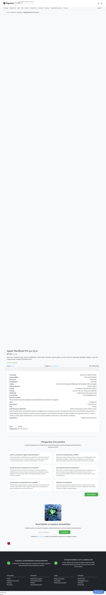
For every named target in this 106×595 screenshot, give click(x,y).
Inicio (8, 12)
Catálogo (6, 8)
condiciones (40, 536)
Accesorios (41, 8)
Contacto (65, 8)
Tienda (12, 12)
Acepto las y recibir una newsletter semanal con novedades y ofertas (54, 536)
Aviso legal (57, 580)
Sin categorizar (19, 12)
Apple (12, 366)
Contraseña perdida (36, 580)
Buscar (17, 3)
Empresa (47, 8)
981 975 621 (81, 578)
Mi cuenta (10, 584)
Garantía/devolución (36, 584)
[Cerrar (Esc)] (5, 592)
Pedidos (32, 582)
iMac (19, 8)
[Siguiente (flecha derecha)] (2, 594)
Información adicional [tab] (16, 370)
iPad (22, 8)
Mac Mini (27, 8)
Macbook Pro (13, 8)
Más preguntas (91, 494)
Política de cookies (59, 578)
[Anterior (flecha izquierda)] (0, 594)
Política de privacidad (60, 582)
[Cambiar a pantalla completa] (2, 592)
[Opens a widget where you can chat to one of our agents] (98, 592)
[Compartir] (3, 592)
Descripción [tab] (13, 368)
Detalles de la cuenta (36, 578)
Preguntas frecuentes (56, 8)
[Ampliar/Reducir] (0, 592)
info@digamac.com (83, 580)
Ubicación (80, 582)
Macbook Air (33, 8)
